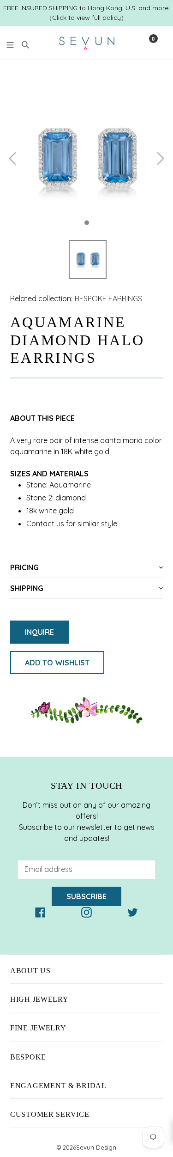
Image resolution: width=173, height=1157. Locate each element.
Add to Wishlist (57, 662)
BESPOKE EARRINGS (108, 298)
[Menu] (10, 43)
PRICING (24, 567)
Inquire (39, 632)
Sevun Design (96, 1147)
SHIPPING (26, 588)
